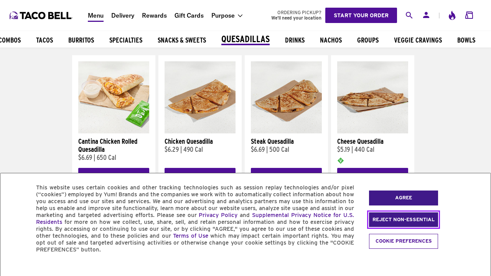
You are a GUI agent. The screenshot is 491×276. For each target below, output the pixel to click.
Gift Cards (189, 15)
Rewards (154, 15)
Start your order (361, 15)
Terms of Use (190, 235)
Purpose (223, 15)
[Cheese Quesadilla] (372, 131)
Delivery (122, 15)
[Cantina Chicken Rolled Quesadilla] (113, 131)
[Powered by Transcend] (12, 267)
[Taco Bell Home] (42, 15)
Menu (96, 15)
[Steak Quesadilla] (286, 131)
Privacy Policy (218, 215)
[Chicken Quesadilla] (200, 131)
